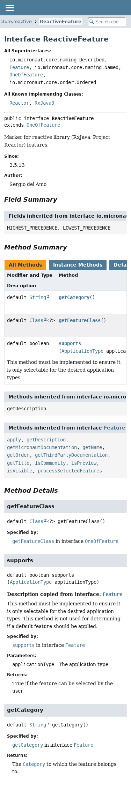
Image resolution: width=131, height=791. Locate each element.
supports (70, 343)
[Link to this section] (62, 199)
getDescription (46, 439)
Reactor (19, 103)
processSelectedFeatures (70, 470)
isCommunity (50, 463)
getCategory (74, 297)
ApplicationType (82, 351)
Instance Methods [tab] (77, 265)
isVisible (19, 470)
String (37, 297)
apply (14, 439)
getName (92, 447)
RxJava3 (44, 103)
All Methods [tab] (25, 265)
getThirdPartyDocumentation (71, 455)
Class (36, 320)
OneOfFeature (26, 74)
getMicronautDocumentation (42, 447)
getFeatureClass (80, 320)
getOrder (18, 455)
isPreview (83, 463)
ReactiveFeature (60, 21)
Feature (19, 67)
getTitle (18, 463)
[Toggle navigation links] (9, 8)
